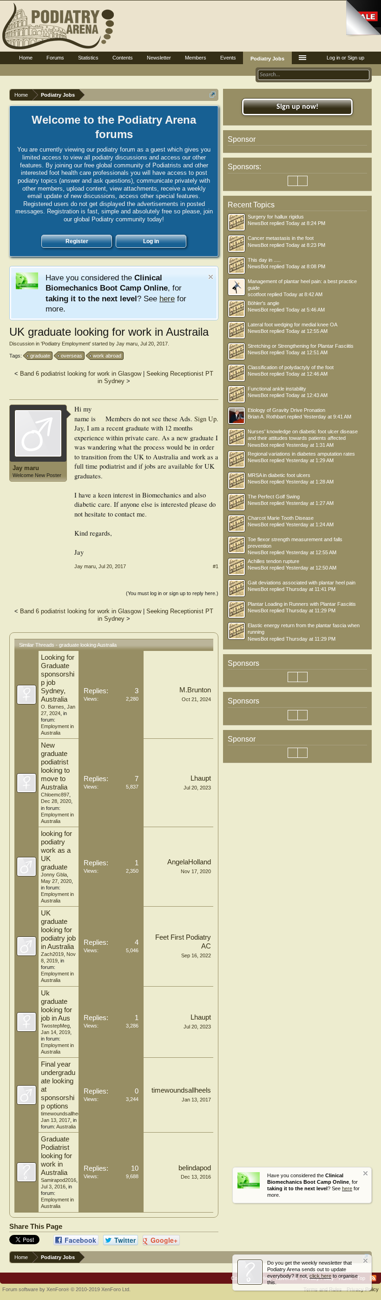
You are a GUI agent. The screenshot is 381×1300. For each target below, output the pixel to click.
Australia (66, 1126)
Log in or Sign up (345, 57)
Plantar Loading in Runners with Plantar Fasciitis (302, 604)
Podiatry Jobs (267, 58)
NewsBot (258, 223)
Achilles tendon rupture (273, 561)
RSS (373, 1278)
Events (228, 57)
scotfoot (257, 294)
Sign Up (205, 418)
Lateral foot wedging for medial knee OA (292, 324)
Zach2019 (52, 954)
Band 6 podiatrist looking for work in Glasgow (80, 373)
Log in (151, 241)
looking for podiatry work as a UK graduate (56, 850)
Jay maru (127, 343)
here (167, 298)
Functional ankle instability (277, 388)
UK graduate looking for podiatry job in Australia (58, 929)
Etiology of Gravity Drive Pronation (286, 410)
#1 (215, 566)
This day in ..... (264, 260)
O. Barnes (52, 707)
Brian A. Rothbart (267, 416)
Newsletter (159, 57)
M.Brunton (195, 690)
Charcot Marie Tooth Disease (281, 518)
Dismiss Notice (210, 276)
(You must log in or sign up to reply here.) (172, 593)
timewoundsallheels (63, 1113)
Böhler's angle (263, 303)
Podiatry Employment (66, 343)
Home (26, 57)
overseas (71, 355)
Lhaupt (200, 778)
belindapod (194, 1168)
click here (320, 1276)
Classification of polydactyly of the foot (291, 367)
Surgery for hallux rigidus (276, 216)
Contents (122, 57)
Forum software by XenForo (66, 1289)
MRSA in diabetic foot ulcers (279, 475)
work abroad (107, 355)
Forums (55, 57)
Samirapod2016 (58, 1180)
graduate (40, 355)
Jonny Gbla (54, 874)
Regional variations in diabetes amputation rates (301, 454)
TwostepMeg (55, 1025)
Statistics (88, 57)
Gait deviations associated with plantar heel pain (301, 582)
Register (77, 241)
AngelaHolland (189, 862)
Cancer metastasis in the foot (281, 238)
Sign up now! (297, 107)
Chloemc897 (55, 794)
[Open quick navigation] (213, 95)
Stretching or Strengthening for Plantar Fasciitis (301, 346)
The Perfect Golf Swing (274, 496)
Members (195, 57)
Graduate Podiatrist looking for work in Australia (56, 1155)
